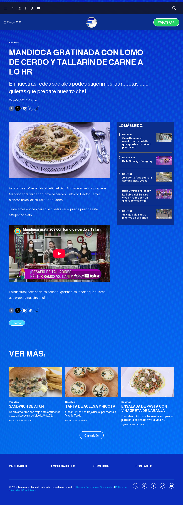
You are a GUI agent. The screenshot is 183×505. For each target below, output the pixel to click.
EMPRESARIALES (63, 466)
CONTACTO (143, 466)
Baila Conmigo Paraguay (137, 161)
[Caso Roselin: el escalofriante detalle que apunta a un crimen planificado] (164, 137)
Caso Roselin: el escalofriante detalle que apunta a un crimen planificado (136, 142)
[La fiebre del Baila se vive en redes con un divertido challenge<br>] (164, 194)
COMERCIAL (101, 466)
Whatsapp (166, 22)
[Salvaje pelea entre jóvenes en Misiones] (164, 214)
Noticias (127, 134)
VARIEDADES (18, 466)
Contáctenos (29, 490)
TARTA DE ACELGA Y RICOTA (90, 406)
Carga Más (91, 435)
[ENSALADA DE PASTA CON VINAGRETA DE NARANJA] (147, 382)
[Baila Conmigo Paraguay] (164, 160)
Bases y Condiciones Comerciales (95, 487)
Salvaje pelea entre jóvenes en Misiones (135, 216)
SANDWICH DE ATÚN (26, 406)
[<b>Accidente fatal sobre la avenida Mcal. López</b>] (164, 177)
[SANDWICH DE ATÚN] (35, 382)
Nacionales (128, 157)
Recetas (14, 42)
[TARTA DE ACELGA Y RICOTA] (91, 382)
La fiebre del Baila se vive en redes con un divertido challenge (135, 197)
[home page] (91, 22)
